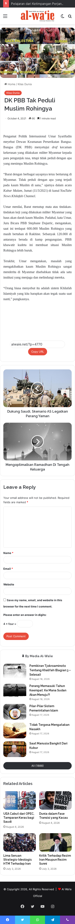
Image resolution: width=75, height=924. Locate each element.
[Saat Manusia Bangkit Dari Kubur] (14, 749)
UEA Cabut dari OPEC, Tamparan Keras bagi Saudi (18, 817)
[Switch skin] (62, 17)
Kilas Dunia (25, 84)
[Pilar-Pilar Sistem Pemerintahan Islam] (14, 712)
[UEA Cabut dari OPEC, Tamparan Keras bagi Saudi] (19, 800)
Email (8, 568)
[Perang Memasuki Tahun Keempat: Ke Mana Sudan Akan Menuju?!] (14, 692)
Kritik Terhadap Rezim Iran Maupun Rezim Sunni (55, 859)
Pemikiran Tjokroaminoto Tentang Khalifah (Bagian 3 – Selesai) (50, 670)
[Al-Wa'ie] (37, 15)
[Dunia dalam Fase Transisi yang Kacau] (55, 800)
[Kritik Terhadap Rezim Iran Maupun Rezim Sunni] (55, 842)
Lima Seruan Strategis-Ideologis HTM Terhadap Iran (17, 859)
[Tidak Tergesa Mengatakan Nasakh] (14, 730)
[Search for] (70, 17)
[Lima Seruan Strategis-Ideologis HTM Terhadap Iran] (19, 842)
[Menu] (5, 17)
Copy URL (37, 351)
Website (8, 584)
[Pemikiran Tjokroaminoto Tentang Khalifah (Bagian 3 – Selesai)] (14, 671)
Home (11, 84)
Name (8, 553)
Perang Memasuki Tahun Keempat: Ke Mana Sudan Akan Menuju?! (47, 690)
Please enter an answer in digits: (24, 614)
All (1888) (37, 765)
